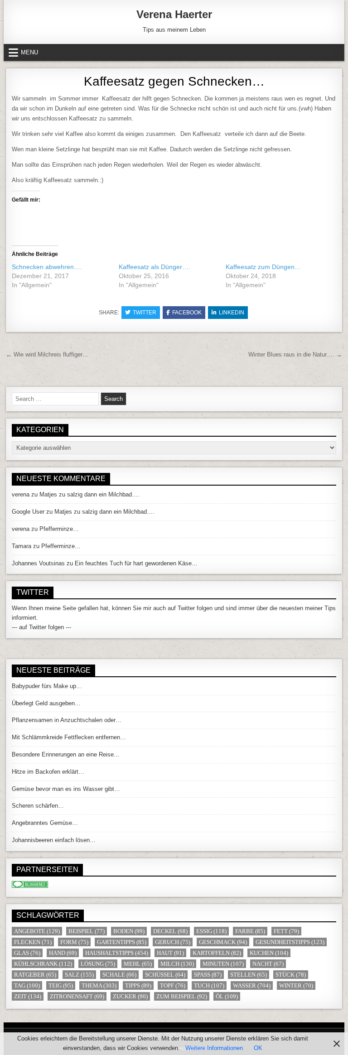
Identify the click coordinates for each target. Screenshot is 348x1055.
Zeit (27, 996)
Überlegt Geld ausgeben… (46, 703)
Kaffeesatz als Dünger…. (154, 266)
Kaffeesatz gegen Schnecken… (174, 81)
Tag (27, 985)
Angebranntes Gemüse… (45, 822)
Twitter (144, 312)
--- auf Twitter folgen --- (41, 627)
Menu (29, 52)
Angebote (37, 931)
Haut (170, 952)
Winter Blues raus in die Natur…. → (295, 354)
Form (74, 942)
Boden (129, 931)
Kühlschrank (43, 963)
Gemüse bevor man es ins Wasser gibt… (66, 788)
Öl (227, 996)
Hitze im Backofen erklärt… (48, 771)
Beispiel (86, 931)
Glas (27, 952)
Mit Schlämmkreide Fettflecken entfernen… (69, 737)
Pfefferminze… (59, 528)
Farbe (250, 931)
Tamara (21, 546)
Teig (60, 985)
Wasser (252, 985)
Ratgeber (35, 974)
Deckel (170, 931)
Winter (296, 985)
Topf (172, 985)
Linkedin (231, 312)
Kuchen (269, 952)
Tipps (138, 985)
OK (258, 1048)
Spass (208, 974)
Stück (291, 974)
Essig (211, 931)
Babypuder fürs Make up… (47, 686)
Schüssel (165, 974)
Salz (79, 974)
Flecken (33, 942)
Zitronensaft (77, 996)
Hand (63, 952)
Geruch (172, 942)
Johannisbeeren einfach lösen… (54, 840)
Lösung (98, 963)
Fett (286, 931)
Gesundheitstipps (290, 942)
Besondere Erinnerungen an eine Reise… (66, 754)
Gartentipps (121, 942)
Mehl (138, 963)
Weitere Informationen (214, 1048)
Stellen (248, 974)
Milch (177, 963)
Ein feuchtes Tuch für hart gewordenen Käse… (136, 563)
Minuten (223, 963)
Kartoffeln (217, 952)
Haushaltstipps (116, 952)
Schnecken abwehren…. (47, 266)
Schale (119, 974)
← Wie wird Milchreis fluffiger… (47, 354)
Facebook (187, 312)
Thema (99, 985)
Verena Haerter (174, 14)
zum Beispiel (181, 996)
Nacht (268, 963)
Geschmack (223, 942)
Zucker (130, 996)
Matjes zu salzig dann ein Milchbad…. (89, 494)
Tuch (209, 985)
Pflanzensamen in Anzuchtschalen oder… (66, 720)
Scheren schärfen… (38, 805)
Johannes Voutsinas (38, 563)
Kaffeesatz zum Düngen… (263, 266)
